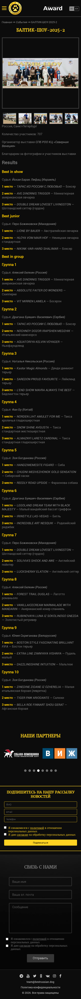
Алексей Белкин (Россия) (29, 272)
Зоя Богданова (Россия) (29, 458)
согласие (22, 834)
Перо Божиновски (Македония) (34, 224)
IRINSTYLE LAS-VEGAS (33, 516)
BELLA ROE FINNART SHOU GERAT (40, 704)
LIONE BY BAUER (28, 231)
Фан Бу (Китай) (22, 409)
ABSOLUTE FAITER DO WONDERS (40, 290)
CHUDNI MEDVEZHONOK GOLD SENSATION (46, 472)
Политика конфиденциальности (40, 987)
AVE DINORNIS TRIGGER (33, 193)
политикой (37, 827)
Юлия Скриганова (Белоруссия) (34, 635)
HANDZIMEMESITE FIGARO (35, 465)
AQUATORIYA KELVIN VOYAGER (38, 342)
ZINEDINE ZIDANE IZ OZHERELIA (39, 687)
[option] (40, 73)
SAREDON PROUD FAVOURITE (37, 379)
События (21, 22)
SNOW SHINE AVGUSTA (33, 427)
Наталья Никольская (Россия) (33, 361)
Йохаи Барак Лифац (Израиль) (34, 179)
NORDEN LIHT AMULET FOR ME (38, 416)
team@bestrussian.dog (40, 982)
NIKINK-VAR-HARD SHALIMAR (37, 248)
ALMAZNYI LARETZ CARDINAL (37, 438)
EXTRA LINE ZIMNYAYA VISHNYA (39, 653)
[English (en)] (76, 8)
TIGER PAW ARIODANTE (33, 698)
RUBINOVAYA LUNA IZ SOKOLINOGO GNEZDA (47, 616)
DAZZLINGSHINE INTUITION (36, 664)
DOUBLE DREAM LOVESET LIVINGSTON (44, 204)
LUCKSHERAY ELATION (32, 571)
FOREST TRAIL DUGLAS (33, 594)
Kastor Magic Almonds (32, 368)
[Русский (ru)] (71, 8)
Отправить (40, 958)
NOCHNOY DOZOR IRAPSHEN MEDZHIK (43, 331)
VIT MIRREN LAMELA (31, 301)
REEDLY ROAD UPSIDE (32, 483)
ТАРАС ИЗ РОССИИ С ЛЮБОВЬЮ (39, 186)
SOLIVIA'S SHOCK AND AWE (35, 560)
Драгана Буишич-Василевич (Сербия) (38, 317)
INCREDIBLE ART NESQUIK (35, 523)
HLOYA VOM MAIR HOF (32, 238)
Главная (7, 22)
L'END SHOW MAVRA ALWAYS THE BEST (44, 390)
